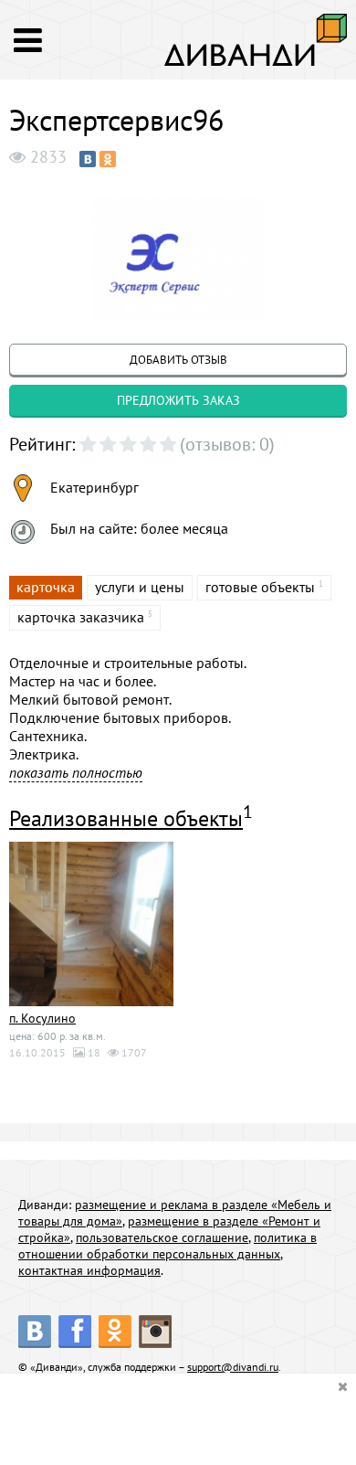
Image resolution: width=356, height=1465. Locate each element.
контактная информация (89, 1270)
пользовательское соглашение (162, 1237)
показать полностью (75, 772)
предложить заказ (178, 400)
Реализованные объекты (126, 818)
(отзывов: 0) (227, 444)
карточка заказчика (80, 617)
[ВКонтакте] (87, 159)
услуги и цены (139, 587)
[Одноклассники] (107, 159)
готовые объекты (260, 587)
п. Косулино (42, 1018)
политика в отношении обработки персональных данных (167, 1245)
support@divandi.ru (232, 1367)
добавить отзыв (178, 359)
